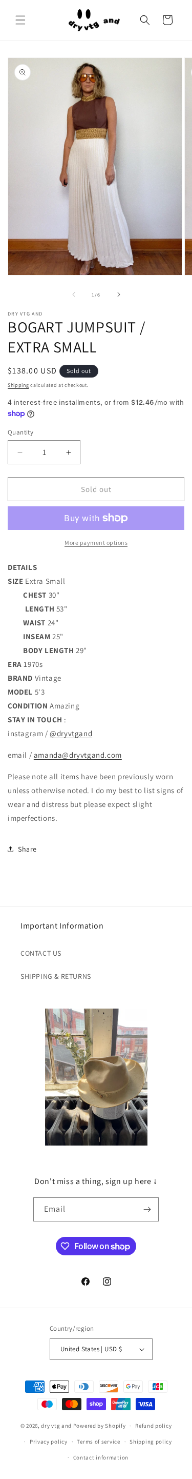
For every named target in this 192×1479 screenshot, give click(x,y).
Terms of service (98, 1441)
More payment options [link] (96, 542)
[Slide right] (119, 294)
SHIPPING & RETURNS (55, 976)
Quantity (20, 432)
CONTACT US (40, 953)
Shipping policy (151, 1441)
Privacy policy (49, 1441)
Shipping (18, 385)
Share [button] (27, 849)
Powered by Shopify (99, 1425)
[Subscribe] (147, 1209)
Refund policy (153, 1425)
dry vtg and (56, 1425)
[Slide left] (73, 294)
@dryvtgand (71, 733)
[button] (20, 20)
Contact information (101, 1457)
